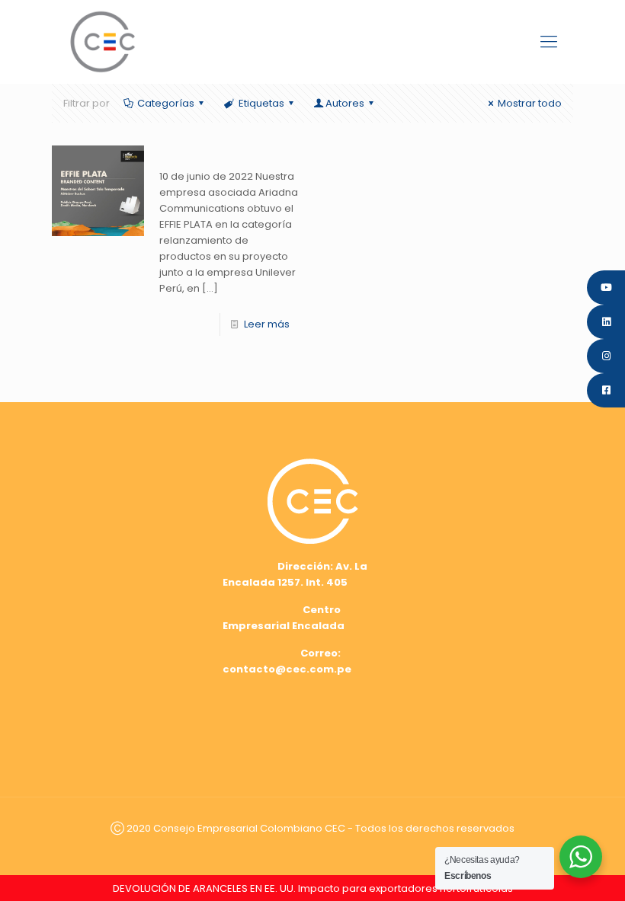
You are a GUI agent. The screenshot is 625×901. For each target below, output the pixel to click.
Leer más (267, 324)
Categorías (165, 103)
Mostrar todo (530, 103)
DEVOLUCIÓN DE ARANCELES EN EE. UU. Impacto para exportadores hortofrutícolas (313, 888)
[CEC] (102, 41)
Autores (344, 103)
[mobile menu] (549, 42)
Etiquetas (261, 103)
